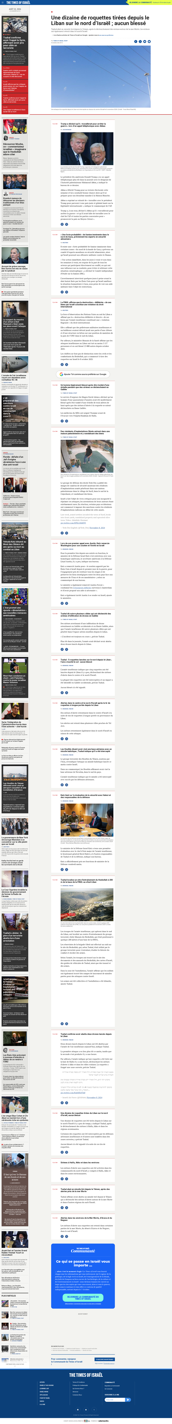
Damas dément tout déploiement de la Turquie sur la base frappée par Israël (13, 741)
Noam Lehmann (7, 899)
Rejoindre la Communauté (140, 2)
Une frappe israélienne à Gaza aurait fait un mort (14, 111)
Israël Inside (44, 1392)
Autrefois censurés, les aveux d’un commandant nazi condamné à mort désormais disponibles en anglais (18, 1349)
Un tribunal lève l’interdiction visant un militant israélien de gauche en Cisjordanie (14, 959)
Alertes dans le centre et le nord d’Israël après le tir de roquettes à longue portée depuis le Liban (85, 704)
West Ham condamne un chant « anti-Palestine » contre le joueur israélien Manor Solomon (14, 679)
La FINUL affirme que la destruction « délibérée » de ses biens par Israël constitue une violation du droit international (86, 304)
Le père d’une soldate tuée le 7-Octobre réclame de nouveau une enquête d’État (13, 1146)
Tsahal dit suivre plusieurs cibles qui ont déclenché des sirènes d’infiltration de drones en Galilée (86, 614)
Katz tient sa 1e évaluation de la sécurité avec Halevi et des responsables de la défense (86, 796)
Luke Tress (6, 846)
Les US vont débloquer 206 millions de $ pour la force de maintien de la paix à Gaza (14, 1006)
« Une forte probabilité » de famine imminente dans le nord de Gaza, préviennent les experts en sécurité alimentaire (85, 236)
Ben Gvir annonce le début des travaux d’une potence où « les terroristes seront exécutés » (18, 1314)
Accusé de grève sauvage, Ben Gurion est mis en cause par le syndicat (14, 268)
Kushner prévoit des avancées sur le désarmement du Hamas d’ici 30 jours (14, 1022)
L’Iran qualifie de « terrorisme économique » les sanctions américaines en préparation (12, 633)
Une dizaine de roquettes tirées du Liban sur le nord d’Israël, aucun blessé (84, 1114)
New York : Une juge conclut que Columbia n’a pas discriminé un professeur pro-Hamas (13, 513)
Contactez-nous (77, 1395)
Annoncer (75, 1392)
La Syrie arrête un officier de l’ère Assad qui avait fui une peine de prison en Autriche (12, 757)
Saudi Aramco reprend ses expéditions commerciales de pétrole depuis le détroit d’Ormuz (14, 808)
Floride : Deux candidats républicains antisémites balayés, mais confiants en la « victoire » (14, 505)
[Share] (62, 224)
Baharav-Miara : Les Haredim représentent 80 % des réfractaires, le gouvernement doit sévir (13, 1287)
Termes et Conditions (79, 1382)
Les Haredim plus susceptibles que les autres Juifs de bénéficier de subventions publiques (13, 1271)
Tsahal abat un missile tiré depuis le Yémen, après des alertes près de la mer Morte (85, 1190)
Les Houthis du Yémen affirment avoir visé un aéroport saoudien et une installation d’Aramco (14, 786)
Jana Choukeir (9, 619)
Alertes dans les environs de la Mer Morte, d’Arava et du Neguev (86, 1219)
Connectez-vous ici (109, 1363)
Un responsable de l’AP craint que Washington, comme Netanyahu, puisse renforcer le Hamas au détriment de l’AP (14, 1087)
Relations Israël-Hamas (73, 1348)
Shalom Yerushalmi (16, 194)
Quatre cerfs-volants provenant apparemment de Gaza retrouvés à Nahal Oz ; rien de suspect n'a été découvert (14, 73)
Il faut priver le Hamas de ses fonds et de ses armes (15, 1177)
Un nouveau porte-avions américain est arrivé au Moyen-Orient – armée (14, 640)
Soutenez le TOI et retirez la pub (162, 2)
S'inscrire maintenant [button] (104, 1359)
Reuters (65, 242)
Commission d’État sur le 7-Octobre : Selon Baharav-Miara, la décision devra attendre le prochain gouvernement (13, 1137)
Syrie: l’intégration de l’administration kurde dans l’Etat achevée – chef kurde (14, 724)
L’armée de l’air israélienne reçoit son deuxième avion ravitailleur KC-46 (14, 377)
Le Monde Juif (44, 1388)
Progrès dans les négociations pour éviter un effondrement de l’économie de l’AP (13, 1078)
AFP (4, 729)
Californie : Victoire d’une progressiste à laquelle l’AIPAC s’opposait (13, 497)
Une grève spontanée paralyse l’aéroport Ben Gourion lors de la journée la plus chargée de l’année (13, 293)
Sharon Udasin (9, 454)
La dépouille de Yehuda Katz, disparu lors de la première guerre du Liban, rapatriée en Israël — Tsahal (14, 578)
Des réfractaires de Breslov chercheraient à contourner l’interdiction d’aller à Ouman (11, 1279)
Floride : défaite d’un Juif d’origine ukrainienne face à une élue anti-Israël (14, 461)
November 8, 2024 (97, 527)
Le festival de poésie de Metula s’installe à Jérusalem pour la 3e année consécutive (17, 1337)
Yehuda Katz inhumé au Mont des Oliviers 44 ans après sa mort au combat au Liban (14, 545)
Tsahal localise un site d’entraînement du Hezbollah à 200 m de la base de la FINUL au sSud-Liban (87, 881)
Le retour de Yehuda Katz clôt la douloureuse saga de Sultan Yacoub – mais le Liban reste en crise (13, 569)
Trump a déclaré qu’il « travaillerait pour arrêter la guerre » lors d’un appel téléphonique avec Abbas (83, 125)
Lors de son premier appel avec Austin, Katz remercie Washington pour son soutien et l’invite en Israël (85, 544)
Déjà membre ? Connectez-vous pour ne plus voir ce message (83, 1303)
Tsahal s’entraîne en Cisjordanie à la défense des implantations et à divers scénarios (15, 967)
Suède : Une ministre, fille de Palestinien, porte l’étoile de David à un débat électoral (18, 1326)
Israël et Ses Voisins (58, 1348)
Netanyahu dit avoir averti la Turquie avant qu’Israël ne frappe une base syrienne (13, 749)
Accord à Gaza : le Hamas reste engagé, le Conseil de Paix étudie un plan (15, 1014)
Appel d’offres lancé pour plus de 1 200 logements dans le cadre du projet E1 (14, 433)
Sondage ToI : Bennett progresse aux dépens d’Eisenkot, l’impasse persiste (14, 230)
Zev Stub (14, 1307)
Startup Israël (45, 1398)
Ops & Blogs (44, 1395)
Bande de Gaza (87, 1350)
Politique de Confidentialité (80, 1385)
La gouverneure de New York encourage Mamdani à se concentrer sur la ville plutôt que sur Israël (15, 840)
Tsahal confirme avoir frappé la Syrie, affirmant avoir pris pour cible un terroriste (14, 42)
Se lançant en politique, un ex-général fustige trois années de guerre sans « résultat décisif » (13, 222)
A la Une (42, 1404)
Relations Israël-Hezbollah (89, 1348)
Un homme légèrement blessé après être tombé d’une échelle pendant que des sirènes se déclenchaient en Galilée (85, 387)
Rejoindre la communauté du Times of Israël (83, 1297)
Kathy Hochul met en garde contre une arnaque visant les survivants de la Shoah (12, 863)
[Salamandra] (103, 1421)
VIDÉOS (42, 1401)
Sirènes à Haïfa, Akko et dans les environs (80, 1162)
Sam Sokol (6, 1257)
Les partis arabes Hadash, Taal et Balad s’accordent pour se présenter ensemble (14, 238)
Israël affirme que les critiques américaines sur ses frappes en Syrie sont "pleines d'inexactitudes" (14, 87)
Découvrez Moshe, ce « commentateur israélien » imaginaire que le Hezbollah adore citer (14, 149)
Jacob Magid (67, 129)
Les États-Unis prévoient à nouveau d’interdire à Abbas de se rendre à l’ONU (14, 1058)
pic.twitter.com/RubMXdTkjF (73, 1092)
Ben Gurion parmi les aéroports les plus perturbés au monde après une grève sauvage (13, 285)
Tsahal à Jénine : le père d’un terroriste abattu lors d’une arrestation (12, 937)
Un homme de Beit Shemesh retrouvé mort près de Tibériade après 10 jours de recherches (14, 346)
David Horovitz (16, 1183)
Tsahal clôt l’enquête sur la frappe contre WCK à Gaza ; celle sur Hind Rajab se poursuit (14, 1203)
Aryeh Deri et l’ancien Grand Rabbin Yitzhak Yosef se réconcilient (14, 1252)
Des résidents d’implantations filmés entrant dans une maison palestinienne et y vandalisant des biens (85, 432)
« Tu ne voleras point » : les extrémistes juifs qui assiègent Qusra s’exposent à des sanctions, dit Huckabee (14, 442)
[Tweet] (66, 224)
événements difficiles (82, 587)
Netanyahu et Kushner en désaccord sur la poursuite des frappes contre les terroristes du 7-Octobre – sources (15, 1212)
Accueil (42, 1382)
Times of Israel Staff (60, 41)
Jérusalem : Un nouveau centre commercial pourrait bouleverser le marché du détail (19, 1303)
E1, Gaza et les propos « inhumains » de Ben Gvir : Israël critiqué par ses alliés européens (14, 425)
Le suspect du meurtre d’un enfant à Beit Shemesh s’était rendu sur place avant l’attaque (14, 322)
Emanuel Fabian (68, 549)
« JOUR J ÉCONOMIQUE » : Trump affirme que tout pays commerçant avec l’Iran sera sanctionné (14, 648)
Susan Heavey (18, 619)
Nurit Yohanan (15, 138)
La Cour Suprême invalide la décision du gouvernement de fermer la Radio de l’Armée (14, 893)
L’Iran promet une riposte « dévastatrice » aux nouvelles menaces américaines (14, 611)
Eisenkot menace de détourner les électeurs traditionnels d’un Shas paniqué (13, 201)
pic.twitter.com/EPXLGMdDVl (73, 523)
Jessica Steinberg (8, 1122)
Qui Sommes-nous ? (78, 1388)
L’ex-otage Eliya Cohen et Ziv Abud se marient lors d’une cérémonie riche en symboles (15, 1118)
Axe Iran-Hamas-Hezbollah (60, 1350)
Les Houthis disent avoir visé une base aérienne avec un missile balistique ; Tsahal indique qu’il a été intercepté (86, 750)
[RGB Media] (87, 1421)
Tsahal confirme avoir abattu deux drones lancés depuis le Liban (86, 1035)
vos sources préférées (106, 35)
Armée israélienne (75, 1350)
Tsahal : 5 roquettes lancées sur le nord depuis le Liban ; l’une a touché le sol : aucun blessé (86, 661)
